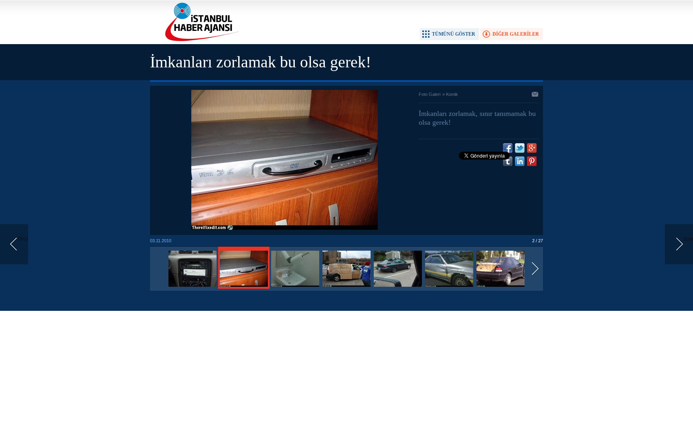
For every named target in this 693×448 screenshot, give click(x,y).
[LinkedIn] (520, 161)
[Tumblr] (508, 161)
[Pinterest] (532, 161)
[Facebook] (508, 148)
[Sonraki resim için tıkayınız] (284, 228)
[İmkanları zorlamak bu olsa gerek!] (192, 287)
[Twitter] (520, 148)
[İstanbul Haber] (200, 40)
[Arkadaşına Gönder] (535, 95)
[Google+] (532, 148)
